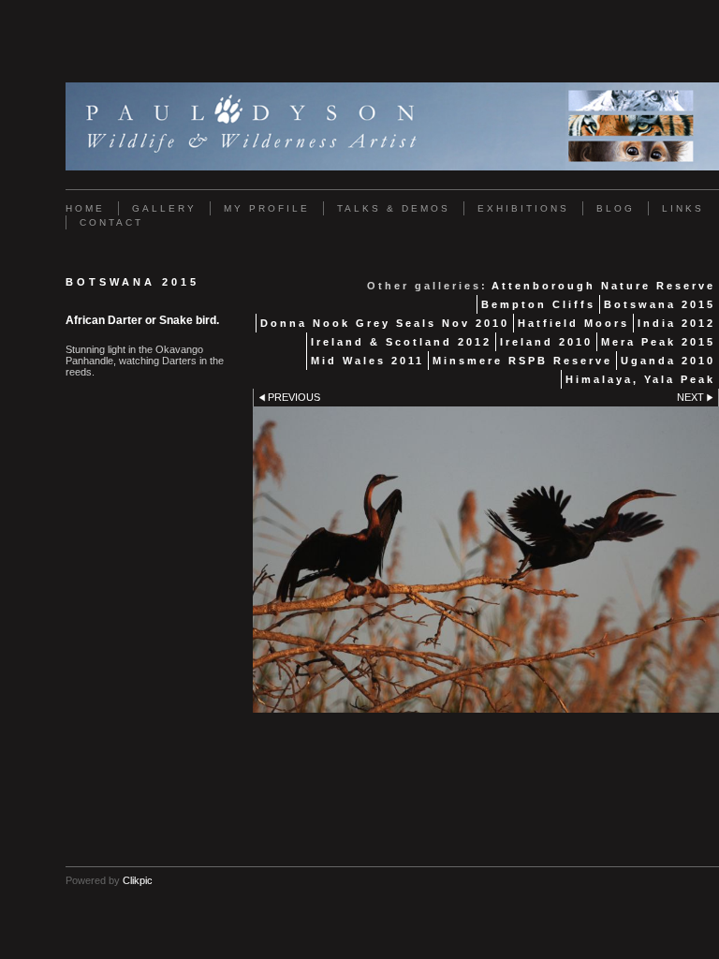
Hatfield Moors (573, 323)
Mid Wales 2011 (367, 360)
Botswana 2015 (659, 304)
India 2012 (676, 323)
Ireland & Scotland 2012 (401, 341)
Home (85, 208)
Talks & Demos (393, 208)
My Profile (267, 208)
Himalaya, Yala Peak (640, 379)
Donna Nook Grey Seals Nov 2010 (384, 323)
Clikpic (138, 880)
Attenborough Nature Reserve (603, 285)
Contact (111, 222)
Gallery (164, 208)
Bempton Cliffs (538, 304)
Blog (615, 208)
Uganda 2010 (668, 360)
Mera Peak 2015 (658, 341)
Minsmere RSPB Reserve (522, 360)
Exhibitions (523, 208)
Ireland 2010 (546, 341)
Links (683, 208)
